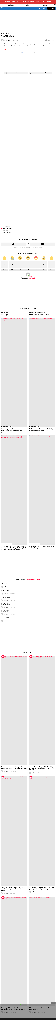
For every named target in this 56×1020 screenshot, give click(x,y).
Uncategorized (33, 580)
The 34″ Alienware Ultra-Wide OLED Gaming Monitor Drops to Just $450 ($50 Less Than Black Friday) (13, 548)
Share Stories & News (40, 312)
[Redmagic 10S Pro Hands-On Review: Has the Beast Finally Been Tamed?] (14, 951)
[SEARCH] (42, 8)
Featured (31, 312)
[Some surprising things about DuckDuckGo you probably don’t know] (14, 372)
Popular (11, 5)
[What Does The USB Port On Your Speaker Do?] (42, 951)
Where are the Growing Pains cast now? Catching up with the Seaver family (13, 889)
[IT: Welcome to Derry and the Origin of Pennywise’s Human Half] (42, 372)
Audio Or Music (4, 312)
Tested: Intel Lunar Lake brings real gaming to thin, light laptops (41, 888)
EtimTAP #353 (5, 590)
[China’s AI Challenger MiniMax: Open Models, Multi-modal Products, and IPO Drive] (42, 710)
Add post (51, 8)
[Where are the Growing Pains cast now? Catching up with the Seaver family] (14, 831)
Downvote (42, 244)
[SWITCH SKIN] (39, 8)
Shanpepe (4, 315)
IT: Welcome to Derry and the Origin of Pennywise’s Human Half (41, 429)
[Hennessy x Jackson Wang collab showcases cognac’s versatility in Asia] (14, 710)
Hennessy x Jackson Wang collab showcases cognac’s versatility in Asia (14, 767)
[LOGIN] (44, 8)
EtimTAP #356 (5, 611)
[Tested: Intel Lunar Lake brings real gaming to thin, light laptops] (42, 831)
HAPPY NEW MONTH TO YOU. (39, 315)
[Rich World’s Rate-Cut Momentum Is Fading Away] (42, 490)
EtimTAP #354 (5, 597)
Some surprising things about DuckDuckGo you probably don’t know (12, 430)
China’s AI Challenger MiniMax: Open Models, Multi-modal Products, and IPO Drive (42, 768)
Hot (27, 5)
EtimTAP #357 (5, 618)
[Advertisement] (28, 20)
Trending (45, 5)
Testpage (4, 583)
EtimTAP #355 (5, 604)
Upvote (13, 244)
